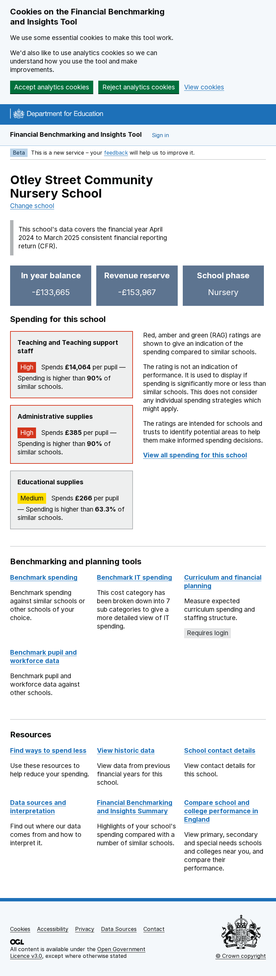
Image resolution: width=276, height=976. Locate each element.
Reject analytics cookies (138, 87)
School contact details (219, 751)
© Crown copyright (240, 955)
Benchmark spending (43, 577)
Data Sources (119, 929)
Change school (32, 206)
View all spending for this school (195, 455)
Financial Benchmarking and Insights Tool (76, 134)
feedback (116, 152)
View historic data (125, 751)
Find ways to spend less (48, 751)
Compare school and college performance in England (221, 811)
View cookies (204, 87)
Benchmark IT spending (134, 577)
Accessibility (52, 929)
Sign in (160, 135)
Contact (154, 929)
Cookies (20, 929)
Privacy (84, 929)
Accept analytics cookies (51, 87)
